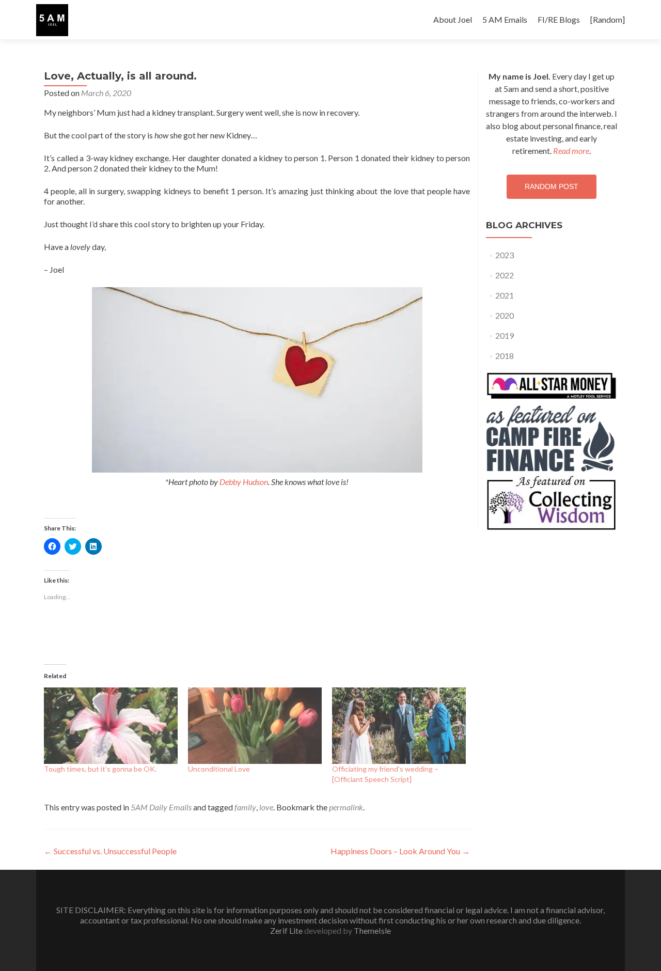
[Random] (607, 19)
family (245, 807)
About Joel (452, 19)
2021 (504, 295)
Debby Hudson (243, 482)
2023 (504, 255)
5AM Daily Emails (161, 807)
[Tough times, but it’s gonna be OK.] (111, 725)
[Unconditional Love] (255, 725)
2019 (504, 335)
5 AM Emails (504, 19)
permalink (346, 807)
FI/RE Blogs (559, 19)
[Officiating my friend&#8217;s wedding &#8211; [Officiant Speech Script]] (399, 725)
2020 (504, 315)
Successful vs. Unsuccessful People (110, 851)
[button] (52, 20)
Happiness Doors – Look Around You (400, 851)
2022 (504, 275)
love (266, 807)
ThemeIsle (372, 930)
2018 (504, 356)
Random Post (551, 186)
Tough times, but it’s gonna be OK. (100, 768)
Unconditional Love (219, 768)
